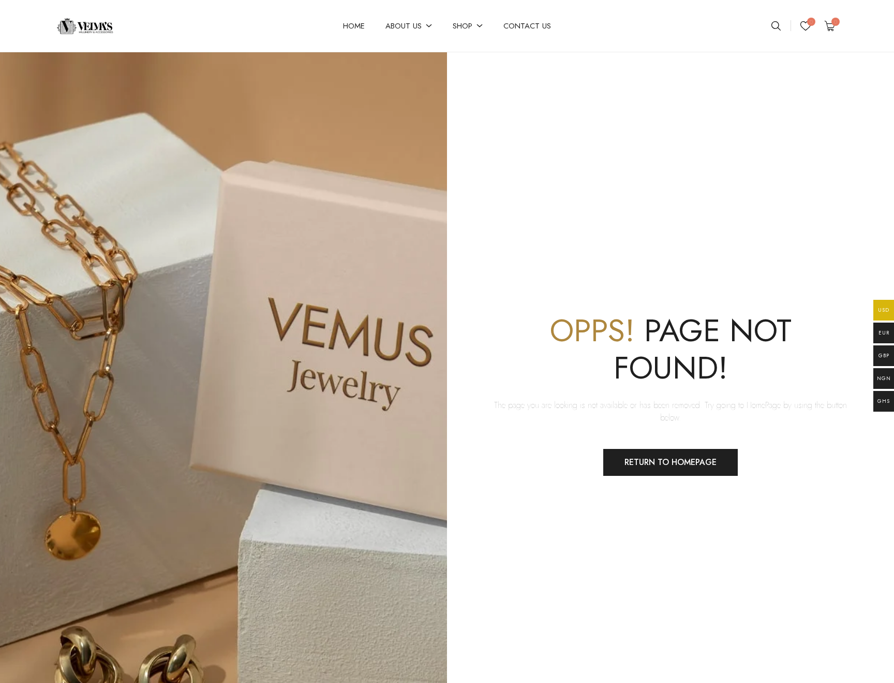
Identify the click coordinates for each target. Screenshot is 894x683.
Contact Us (527, 26)
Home (354, 26)
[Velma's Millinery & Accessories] (113, 26)
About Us (403, 26)
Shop (462, 26)
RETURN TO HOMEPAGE (670, 462)
